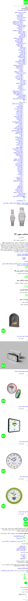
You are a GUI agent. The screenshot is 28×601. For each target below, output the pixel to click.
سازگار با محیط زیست (20, 61)
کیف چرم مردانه (19, 76)
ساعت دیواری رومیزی (23, 406)
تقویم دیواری (20, 16)
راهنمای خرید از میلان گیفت (19, 98)
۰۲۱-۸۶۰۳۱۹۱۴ (19, 541)
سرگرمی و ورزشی (21, 62)
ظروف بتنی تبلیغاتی (18, 38)
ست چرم (20, 74)
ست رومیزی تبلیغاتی (20, 83)
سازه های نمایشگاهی (20, 94)
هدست (21, 70)
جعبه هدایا (23, 51)
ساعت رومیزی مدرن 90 (22, 336)
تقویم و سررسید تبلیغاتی (19, 12)
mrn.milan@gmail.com (19, 536)
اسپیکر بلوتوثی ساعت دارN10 (21, 371)
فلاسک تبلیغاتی (19, 42)
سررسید (21, 13)
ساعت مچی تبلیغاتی (18, 24)
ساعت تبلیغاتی (22, 20)
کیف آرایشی (20, 79)
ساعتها (2, 245)
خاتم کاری (20, 85)
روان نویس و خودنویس (17, 30)
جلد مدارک (23, 34)
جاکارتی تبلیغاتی (21, 33)
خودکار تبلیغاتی (22, 26)
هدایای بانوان (22, 48)
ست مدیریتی (20, 18)
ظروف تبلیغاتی (21, 36)
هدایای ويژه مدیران (21, 17)
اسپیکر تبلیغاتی (19, 67)
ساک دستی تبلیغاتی (21, 25)
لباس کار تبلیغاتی (21, 43)
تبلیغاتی (26, 243)
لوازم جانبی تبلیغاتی (18, 71)
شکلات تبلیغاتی (21, 60)
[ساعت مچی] (18, 230)
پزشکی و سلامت (21, 56)
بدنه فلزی (20, 29)
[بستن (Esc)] (23, 599)
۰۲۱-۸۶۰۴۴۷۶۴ (5, 541)
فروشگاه (19, 202)
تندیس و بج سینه (21, 49)
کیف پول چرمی (19, 78)
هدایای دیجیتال (22, 63)
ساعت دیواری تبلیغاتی (18, 21)
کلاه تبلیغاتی (20, 45)
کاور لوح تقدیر (22, 35)
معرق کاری (20, 88)
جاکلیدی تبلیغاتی (21, 31)
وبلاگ (24, 99)
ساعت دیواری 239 (24, 476)
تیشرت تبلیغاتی (19, 44)
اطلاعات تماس (22, 96)
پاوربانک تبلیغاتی (19, 66)
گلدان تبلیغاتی (19, 39)
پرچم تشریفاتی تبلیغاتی (17, 90)
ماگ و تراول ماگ (19, 40)
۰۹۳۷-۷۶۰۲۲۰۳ (19, 538)
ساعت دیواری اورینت (23, 511)
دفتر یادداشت (22, 54)
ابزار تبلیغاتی (22, 47)
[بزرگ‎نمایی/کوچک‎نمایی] (27, 599)
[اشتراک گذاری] (24, 599)
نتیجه (26, 7)
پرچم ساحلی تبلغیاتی (18, 93)
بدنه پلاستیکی (20, 27)
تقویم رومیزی (19, 15)
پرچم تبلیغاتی (22, 89)
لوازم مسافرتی (21, 57)
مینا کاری (20, 87)
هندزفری (21, 69)
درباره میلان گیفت (21, 97)
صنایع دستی (22, 84)
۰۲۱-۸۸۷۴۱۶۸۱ (19, 200)
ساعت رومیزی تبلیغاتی (17, 22)
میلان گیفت (25, 263)
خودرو (23, 58)
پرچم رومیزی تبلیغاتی (18, 92)
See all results (24, 8)
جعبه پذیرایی (22, 81)
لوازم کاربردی (22, 52)
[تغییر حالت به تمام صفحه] (26, 599)
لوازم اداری (22, 53)
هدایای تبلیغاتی (25, 202)
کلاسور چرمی (19, 75)
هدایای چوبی (22, 80)
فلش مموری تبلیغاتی (18, 65)
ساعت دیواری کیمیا (23, 441)
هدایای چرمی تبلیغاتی (20, 72)
